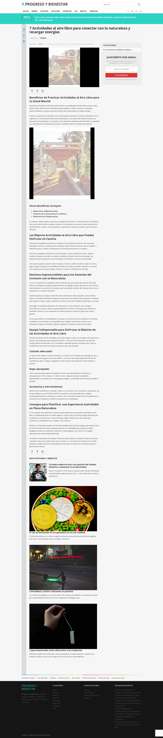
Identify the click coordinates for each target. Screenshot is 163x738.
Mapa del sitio (89, 693)
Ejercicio (83, 11)
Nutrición (44, 11)
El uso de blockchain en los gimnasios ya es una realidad (57, 532)
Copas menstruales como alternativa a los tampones (55, 650)
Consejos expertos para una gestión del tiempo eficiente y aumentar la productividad (72, 465)
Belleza (26, 11)
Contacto (87, 698)
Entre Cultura (76, 678)
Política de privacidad (91, 695)
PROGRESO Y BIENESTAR (29, 687)
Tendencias (93, 11)
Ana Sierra (34, 38)
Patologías (55, 11)
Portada (32, 44)
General (34, 11)
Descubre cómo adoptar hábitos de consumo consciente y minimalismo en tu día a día (128, 703)
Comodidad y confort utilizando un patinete (51, 591)
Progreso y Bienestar (29, 735)
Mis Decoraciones (64, 678)
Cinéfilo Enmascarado (89, 678)
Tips (75, 11)
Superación (67, 11)
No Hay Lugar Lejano (118, 678)
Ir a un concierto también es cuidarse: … (118, 50)
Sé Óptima (53, 678)
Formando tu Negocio (28, 678)
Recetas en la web (103, 678)
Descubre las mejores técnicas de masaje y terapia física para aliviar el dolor (128, 724)
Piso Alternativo (43, 678)
